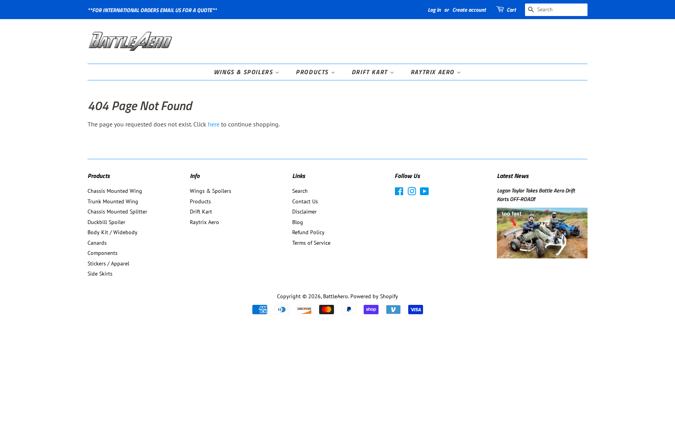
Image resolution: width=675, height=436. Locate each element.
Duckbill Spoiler (106, 222)
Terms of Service (311, 242)
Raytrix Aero (434, 72)
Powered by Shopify (374, 296)
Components (103, 252)
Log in (434, 9)
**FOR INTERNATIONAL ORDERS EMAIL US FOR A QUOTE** (152, 10)
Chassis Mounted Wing (115, 190)
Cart (511, 9)
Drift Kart (371, 72)
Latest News (513, 175)
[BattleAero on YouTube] (424, 192)
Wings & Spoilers (244, 72)
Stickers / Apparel (108, 263)
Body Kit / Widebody (113, 232)
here (214, 124)
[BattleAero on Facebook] (399, 192)
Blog (297, 222)
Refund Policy (308, 232)
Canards (97, 242)
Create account (469, 9)
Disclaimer (304, 211)
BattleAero (335, 296)
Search (300, 190)
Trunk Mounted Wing (113, 201)
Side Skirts (100, 273)
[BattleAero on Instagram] (411, 192)
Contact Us (305, 201)
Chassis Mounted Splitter (117, 211)
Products (313, 72)
